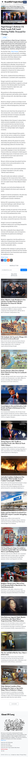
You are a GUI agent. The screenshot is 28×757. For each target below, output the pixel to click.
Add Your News (4, 749)
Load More (14, 703)
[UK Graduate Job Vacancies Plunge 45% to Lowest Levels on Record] (14, 325)
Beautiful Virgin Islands (14, 1)
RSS (3, 750)
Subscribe (23, 270)
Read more (3, 740)
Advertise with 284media (7, 742)
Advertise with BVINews (6, 745)
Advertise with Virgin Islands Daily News (10, 747)
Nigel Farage (14, 51)
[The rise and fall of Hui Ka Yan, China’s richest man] (14, 641)
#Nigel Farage (4, 257)
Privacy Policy (23, 754)
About (18, 754)
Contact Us (13, 754)
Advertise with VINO (5, 744)
